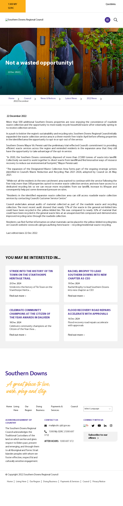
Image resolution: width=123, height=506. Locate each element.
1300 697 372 (67, 441)
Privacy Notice (99, 482)
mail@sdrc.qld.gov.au (59, 425)
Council (86, 482)
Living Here (21, 482)
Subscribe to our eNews (97, 436)
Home (10, 482)
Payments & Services (70, 482)
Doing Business (50, 482)
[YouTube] (99, 425)
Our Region (35, 482)
